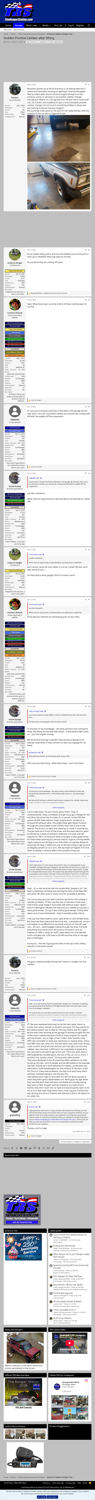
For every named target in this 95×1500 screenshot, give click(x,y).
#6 (89, 549)
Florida (22, 1130)
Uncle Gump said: (35, 554)
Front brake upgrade (63, 1293)
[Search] (88, 25)
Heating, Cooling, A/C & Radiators (65, 1250)
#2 (89, 250)
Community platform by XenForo (41, 1487)
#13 (88, 1102)
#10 (88, 856)
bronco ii (34, 42)
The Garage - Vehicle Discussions (65, 1262)
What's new (31, 25)
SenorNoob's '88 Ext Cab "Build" (68, 1284)
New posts (7, 30)
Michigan (21, 280)
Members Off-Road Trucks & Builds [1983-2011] (70, 1289)
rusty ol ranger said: (36, 711)
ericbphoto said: (35, 752)
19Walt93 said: (34, 478)
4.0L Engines (57, 1242)
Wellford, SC (20, 367)
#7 (89, 599)
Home (8, 25)
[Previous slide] (8, 1434)
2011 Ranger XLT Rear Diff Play (67, 1276)
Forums (18, 25)
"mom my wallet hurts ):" (64, 1309)
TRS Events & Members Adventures (66, 1306)
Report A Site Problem (61, 1273)
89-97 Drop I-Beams (62, 1318)
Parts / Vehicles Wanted (62, 1323)
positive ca (44, 42)
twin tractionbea (56, 42)
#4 (89, 406)
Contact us (46, 1483)
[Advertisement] (47, 62)
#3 (89, 300)
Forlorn (8, 42)
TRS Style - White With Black (16, 1483)
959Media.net (69, 1487)
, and (49, 293)
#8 (89, 706)
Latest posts (55, 1230)
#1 (89, 84)
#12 (88, 995)
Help (79, 1483)
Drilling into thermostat (64, 1245)
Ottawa (22, 517)
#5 (89, 473)
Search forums (18, 30)
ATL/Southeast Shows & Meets (67, 1301)
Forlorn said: (33, 1107)
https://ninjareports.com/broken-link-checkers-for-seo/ (55, 1119)
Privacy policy (71, 1483)
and (43, 776)
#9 (89, 783)
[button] (39, 25)
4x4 (28, 42)
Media (45, 25)
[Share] (85, 84)
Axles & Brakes (58, 1298)
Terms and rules (58, 1483)
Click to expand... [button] (59, 807)
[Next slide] (42, 1434)
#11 (88, 957)
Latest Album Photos (15, 1426)
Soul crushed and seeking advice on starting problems (70, 1236)
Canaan (22, 440)
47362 (22, 112)
